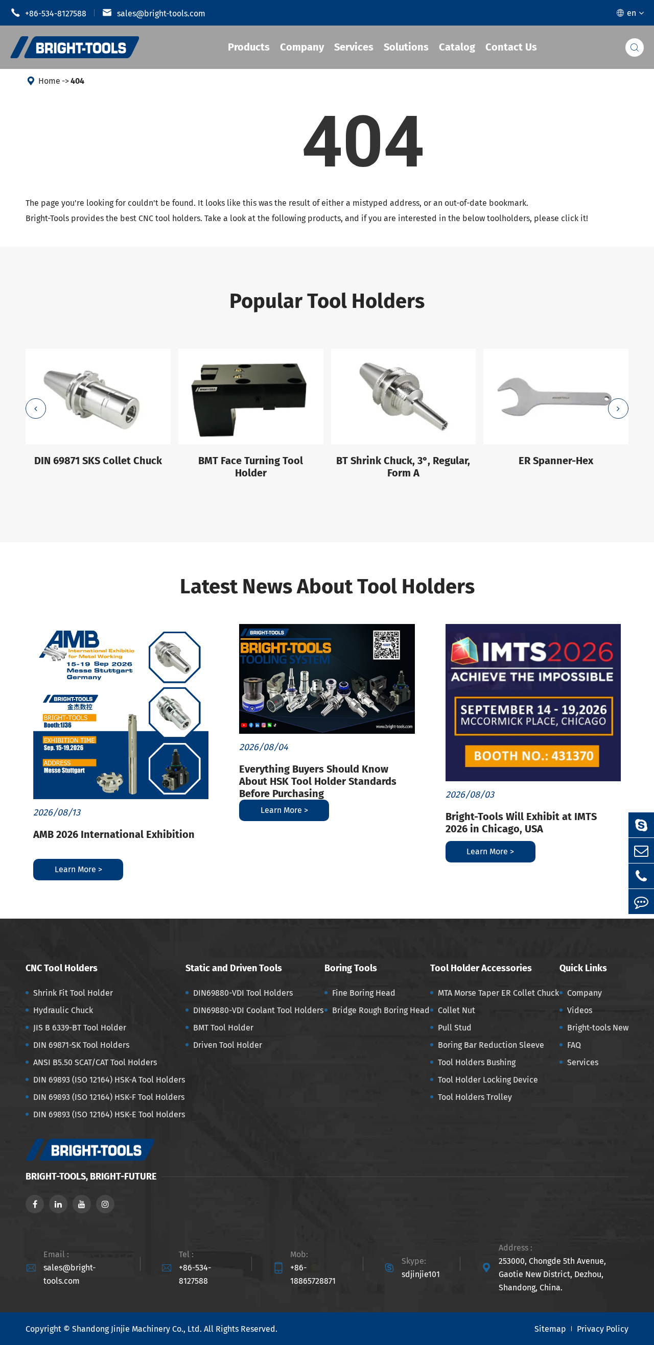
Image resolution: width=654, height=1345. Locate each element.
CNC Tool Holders (62, 968)
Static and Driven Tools (233, 968)
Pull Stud (455, 1027)
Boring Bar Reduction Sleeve (491, 1045)
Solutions (406, 47)
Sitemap (550, 1329)
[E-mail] (641, 850)
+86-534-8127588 (48, 12)
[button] (36, 408)
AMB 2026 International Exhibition (114, 834)
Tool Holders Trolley (475, 1097)
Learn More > (78, 869)
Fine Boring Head (363, 993)
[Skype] (641, 824)
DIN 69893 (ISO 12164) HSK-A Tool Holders (109, 1080)
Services (353, 47)
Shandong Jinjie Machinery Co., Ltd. (137, 1329)
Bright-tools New (597, 1027)
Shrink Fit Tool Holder (73, 993)
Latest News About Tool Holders (327, 586)
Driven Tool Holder (227, 1045)
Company (302, 47)
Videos (579, 1010)
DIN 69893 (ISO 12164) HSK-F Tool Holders (108, 1097)
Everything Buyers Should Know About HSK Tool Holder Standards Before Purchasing (317, 781)
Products (249, 47)
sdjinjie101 (421, 1274)
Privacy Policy (602, 1329)
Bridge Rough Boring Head (381, 1010)
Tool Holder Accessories (481, 968)
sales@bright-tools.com (153, 12)
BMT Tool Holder (223, 1027)
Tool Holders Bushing (477, 1062)
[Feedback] (641, 901)
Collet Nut (456, 1010)
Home (49, 81)
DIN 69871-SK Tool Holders (81, 1045)
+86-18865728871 (313, 1274)
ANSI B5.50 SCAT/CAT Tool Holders (95, 1062)
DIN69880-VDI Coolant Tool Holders (258, 1010)
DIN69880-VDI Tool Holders (243, 993)
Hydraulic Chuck (63, 1010)
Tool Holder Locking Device (488, 1080)
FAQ (574, 1045)
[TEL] (641, 875)
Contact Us (511, 47)
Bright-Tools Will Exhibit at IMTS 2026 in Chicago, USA (521, 822)
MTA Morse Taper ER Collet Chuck (498, 993)
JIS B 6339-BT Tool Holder (79, 1027)
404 (77, 81)
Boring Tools (350, 968)
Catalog (457, 47)
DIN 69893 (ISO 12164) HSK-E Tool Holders (109, 1114)
